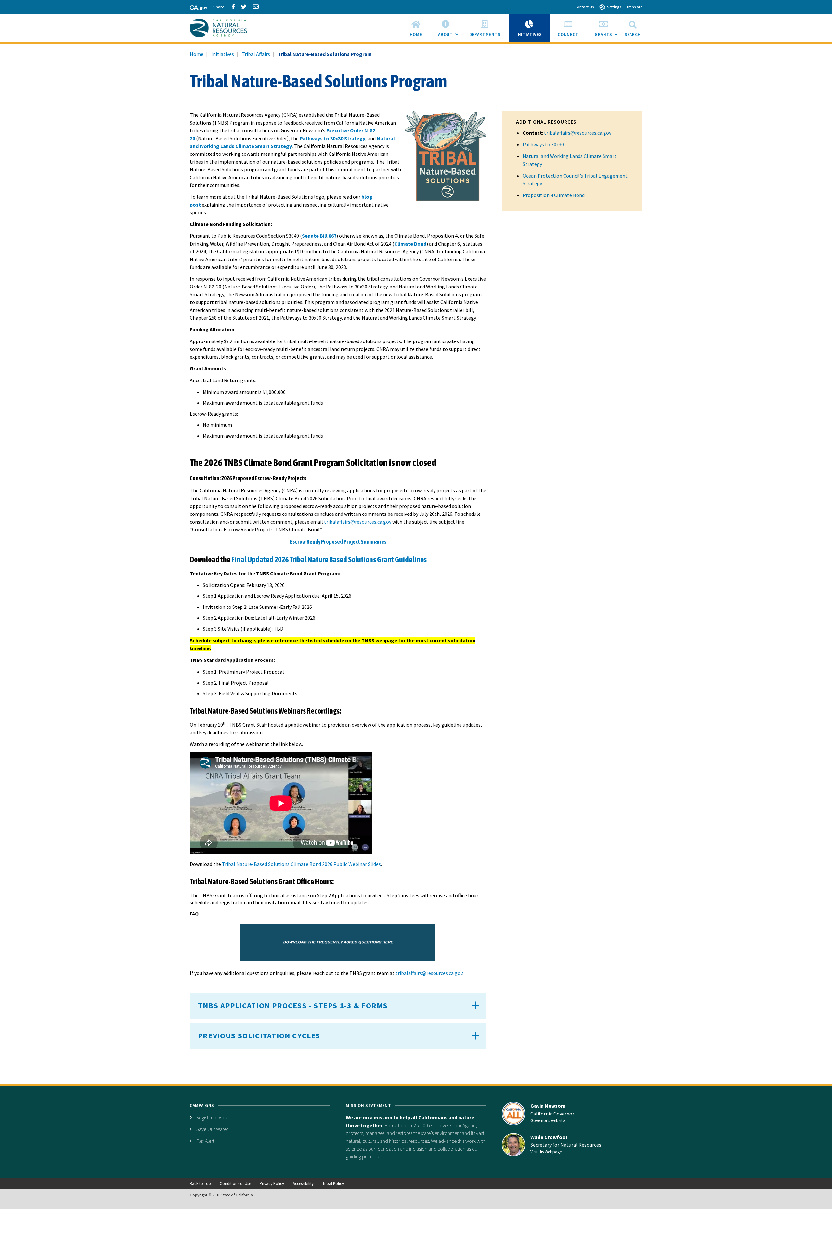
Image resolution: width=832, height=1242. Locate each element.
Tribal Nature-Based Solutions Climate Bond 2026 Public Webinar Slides (301, 864)
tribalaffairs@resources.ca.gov (577, 132)
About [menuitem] (449, 37)
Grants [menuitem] (607, 37)
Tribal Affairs (256, 54)
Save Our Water (212, 1129)
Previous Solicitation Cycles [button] (259, 1036)
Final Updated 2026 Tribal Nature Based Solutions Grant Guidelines (329, 559)
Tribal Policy (333, 1183)
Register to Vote (212, 1117)
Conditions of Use (235, 1183)
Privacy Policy (272, 1183)
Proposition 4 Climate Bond (554, 195)
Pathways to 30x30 (543, 144)
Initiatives (222, 54)
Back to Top (200, 1183)
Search (633, 34)
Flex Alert (205, 1141)
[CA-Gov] (196, 8)
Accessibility (303, 1183)
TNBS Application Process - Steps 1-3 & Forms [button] (293, 1005)
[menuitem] (416, 28)
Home (196, 54)
